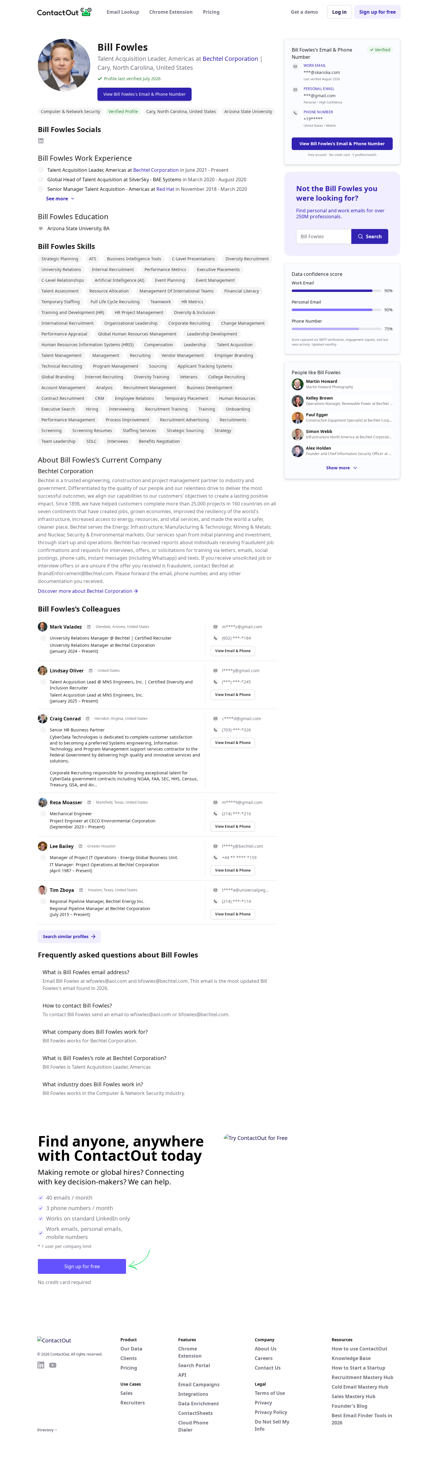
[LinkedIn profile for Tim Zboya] (81, 890)
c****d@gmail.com (241, 718)
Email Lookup (123, 12)
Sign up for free (377, 12)
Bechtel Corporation (230, 59)
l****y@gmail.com (241, 670)
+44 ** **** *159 (239, 857)
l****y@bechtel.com (242, 846)
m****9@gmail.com (242, 802)
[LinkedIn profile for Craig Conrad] (87, 718)
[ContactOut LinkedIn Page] (40, 1393)
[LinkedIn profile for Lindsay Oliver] (90, 670)
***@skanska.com (322, 72)
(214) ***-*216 (236, 813)
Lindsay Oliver (67, 670)
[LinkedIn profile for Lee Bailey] (80, 846)
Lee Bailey (62, 846)
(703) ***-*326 (236, 730)
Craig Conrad (65, 718)
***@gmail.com (320, 95)
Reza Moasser (66, 802)
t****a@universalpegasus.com (246, 890)
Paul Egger (317, 414)
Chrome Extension (171, 12)
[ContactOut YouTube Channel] (52, 1393)
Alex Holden (318, 448)
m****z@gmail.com (242, 626)
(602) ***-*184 (236, 638)
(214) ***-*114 (236, 901)
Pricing (211, 12)
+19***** (313, 119)
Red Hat (165, 189)
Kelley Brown (319, 398)
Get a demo (304, 12)
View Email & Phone (233, 650)
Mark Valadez (66, 627)
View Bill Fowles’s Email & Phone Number (342, 143)
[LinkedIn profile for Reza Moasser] (89, 802)
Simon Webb (319, 431)
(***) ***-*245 (236, 682)
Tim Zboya (62, 890)
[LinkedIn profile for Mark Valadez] (89, 627)
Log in (339, 12)
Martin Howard (321, 381)
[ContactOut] (66, 12)
